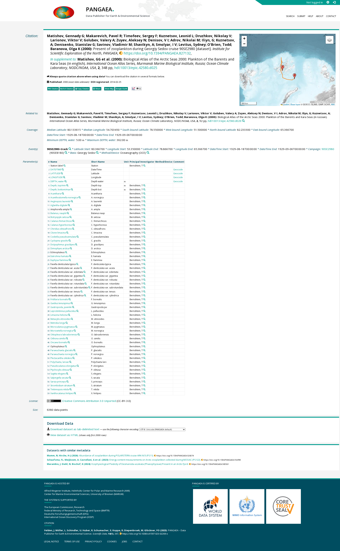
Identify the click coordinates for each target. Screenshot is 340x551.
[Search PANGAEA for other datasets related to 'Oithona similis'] (67, 338)
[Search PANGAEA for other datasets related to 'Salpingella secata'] (70, 378)
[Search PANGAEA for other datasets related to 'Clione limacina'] (67, 233)
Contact (331, 16)
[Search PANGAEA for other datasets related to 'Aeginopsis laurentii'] (72, 201)
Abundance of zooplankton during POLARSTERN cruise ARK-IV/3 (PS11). (100, 455)
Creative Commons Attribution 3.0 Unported (89, 401)
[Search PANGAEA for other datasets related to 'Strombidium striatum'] (74, 385)
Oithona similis (57, 338)
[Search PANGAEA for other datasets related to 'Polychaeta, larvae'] (70, 362)
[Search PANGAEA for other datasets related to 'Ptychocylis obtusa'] (71, 370)
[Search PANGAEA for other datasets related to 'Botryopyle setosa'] (70, 217)
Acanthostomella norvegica (64, 197)
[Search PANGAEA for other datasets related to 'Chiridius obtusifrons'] (73, 229)
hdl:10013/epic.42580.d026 (224, 121)
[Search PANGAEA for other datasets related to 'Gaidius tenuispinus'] (72, 303)
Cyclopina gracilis (59, 240)
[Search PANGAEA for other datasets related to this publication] (243, 121)
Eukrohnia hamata (59, 256)
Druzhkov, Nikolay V (213, 35)
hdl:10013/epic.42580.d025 (135, 67)
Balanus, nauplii (58, 213)
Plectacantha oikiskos (61, 358)
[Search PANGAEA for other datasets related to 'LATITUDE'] (62, 173)
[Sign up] (328, 2)
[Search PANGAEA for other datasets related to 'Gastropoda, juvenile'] (73, 307)
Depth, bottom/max (60, 189)
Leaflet (286, 104)
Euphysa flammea (59, 260)
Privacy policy (93, 541)
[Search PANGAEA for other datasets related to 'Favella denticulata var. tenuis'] (81, 291)
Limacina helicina (58, 314)
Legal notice (51, 541)
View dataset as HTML (64, 435)
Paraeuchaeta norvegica (62, 354)
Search (290, 16)
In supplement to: (63, 59)
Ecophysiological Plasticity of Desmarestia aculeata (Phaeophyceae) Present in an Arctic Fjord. (118, 464)
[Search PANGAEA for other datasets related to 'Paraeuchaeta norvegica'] (76, 354)
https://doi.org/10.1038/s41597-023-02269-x (145, 533)
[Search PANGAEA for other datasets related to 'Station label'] (64, 166)
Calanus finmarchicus (61, 221)
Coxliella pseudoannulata (63, 236)
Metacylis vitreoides (60, 319)
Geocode (178, 169)
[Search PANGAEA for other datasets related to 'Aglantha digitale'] (69, 205)
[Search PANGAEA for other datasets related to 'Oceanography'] (148, 152)
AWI (333, 104)
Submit (301, 16)
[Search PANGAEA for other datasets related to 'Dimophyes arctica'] (71, 248)
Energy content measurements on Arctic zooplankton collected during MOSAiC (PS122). (124, 459)
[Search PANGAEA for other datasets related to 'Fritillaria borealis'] (70, 299)
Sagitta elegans (58, 373)
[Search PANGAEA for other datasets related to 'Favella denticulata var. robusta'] (83, 280)
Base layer (295, 104)
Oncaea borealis (58, 342)
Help (310, 16)
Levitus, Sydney (192, 44)
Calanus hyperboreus (61, 224)
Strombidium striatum (61, 385)
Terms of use (72, 541)
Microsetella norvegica (61, 330)
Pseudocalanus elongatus (63, 365)
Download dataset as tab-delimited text (74, 429)
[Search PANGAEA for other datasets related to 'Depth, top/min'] (67, 185)
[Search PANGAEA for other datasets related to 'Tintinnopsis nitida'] (70, 389)
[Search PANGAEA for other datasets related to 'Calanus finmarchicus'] (73, 221)
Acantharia (55, 193)
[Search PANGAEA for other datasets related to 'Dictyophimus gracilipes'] (76, 244)
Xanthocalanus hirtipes (61, 393)
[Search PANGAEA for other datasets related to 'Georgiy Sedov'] (97, 152)
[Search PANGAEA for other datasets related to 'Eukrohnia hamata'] (70, 256)
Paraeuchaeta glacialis (61, 350)
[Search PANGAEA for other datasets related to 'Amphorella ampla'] (71, 209)
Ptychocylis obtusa (59, 369)
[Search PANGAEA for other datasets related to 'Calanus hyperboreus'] (74, 225)
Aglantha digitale (58, 205)
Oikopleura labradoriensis (63, 334)
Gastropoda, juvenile (61, 307)
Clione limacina (58, 232)
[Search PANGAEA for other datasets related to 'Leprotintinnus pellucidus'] (77, 311)
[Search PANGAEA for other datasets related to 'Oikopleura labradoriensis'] (79, 334)
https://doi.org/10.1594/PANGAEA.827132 (157, 53)
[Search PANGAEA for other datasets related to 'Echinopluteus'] (66, 252)
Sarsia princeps (58, 381)
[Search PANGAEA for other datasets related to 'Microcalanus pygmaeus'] (76, 327)
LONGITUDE (56, 177)
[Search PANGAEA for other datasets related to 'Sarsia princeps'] (67, 381)
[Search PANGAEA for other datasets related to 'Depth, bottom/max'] (72, 189)
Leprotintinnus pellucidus (63, 311)
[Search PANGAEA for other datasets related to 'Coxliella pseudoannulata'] (77, 237)
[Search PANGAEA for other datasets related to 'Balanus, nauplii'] (68, 213)
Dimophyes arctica (59, 248)
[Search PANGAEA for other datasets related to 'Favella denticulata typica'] (77, 264)
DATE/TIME (55, 169)
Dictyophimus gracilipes (62, 244)
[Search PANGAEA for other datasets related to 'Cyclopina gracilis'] (70, 241)
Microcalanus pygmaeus (62, 326)
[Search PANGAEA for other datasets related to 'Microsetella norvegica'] (75, 331)
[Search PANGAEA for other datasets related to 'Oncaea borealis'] (69, 342)
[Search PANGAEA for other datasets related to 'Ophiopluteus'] (66, 346)
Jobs (124, 541)
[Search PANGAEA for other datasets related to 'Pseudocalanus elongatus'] (78, 366)
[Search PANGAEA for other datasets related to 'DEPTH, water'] (65, 181)
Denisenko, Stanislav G (74, 44)
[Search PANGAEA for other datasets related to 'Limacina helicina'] (69, 315)
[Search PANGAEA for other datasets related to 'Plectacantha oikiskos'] (73, 358)
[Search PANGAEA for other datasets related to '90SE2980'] (66, 152)
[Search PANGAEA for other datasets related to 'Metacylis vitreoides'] (72, 319)
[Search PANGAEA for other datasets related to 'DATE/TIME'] (63, 169)
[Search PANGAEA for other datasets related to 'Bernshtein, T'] (144, 166)
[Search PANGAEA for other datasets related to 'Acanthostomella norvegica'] (79, 197)
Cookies (112, 541)
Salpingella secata (59, 377)
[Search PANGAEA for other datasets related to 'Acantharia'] (63, 193)
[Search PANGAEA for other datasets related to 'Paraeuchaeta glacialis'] (74, 350)
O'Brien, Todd (219, 44)
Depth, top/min (58, 185)
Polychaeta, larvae (59, 362)
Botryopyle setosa (59, 217)
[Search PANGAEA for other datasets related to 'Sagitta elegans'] (67, 374)
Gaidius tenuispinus (60, 303)
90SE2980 (328, 149)
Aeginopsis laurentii (60, 201)
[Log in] (334, 2)
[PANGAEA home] (63, 9)
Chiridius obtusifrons (61, 228)
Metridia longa (57, 322)
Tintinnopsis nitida (59, 389)
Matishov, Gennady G (65, 35)
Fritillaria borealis (59, 299)
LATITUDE (55, 173)
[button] (282, 68)
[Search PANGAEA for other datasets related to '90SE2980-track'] (70, 149)
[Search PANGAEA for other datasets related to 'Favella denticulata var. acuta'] (81, 268)
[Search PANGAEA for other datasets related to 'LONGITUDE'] (64, 177)
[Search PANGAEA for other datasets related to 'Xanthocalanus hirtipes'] (75, 393)
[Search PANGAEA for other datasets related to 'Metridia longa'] (67, 323)
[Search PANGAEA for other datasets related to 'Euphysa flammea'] (70, 260)
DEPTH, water (57, 181)
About (319, 16)
